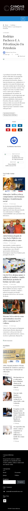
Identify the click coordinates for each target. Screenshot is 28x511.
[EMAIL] (20, 129)
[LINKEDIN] (20, 125)
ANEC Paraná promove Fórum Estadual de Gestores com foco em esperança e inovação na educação (14, 369)
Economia (17, 472)
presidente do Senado (9, 113)
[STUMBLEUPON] (14, 130)
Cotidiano (6, 32)
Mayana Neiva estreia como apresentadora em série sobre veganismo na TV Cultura (13, 319)
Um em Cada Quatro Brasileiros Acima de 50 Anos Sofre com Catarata (18, 398)
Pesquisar (6, 479)
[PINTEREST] (8, 129)
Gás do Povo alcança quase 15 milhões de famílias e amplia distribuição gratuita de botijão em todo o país (14, 278)
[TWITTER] (14, 125)
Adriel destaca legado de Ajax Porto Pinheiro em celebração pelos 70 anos (12, 238)
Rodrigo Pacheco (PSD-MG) (10, 115)
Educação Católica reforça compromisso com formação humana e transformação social (13, 197)
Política (17, 475)
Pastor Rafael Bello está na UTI (11, 164)
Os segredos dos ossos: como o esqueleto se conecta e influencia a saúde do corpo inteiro (19, 433)
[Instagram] (4, 500)
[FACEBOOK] (8, 125)
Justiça (5, 475)
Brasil (4, 472)
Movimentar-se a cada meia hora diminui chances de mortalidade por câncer (19, 382)
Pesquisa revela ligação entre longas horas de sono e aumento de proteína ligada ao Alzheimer (19, 415)
